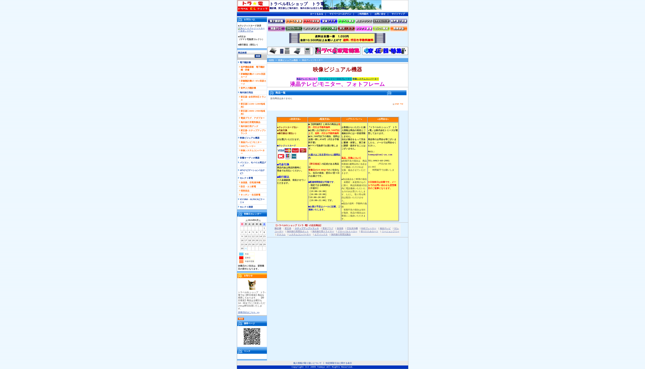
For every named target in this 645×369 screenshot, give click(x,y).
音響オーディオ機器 (250, 158)
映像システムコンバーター (253, 152)
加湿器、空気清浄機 (250, 182)
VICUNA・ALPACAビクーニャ (252, 200)
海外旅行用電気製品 (250, 122)
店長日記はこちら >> (249, 312)
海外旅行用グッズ (249, 126)
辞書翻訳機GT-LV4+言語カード (253, 75)
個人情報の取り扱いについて (307, 363)
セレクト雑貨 (246, 207)
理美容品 (245, 190)
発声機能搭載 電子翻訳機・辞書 (253, 68)
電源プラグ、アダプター (253, 118)
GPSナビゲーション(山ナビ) (252, 171)
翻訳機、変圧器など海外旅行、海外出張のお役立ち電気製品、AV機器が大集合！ (309, 8)
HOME (271, 60)
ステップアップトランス (307, 228)
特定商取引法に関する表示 (339, 363)
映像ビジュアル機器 (250, 138)
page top (399, 104)
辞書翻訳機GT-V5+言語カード (253, 82)
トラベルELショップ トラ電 (297, 4)
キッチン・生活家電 (250, 194)
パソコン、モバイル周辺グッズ (253, 164)
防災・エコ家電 (248, 186)
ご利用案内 (362, 14)
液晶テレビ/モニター (251, 142)
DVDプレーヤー (248, 146)
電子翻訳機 (245, 62)
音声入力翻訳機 (248, 88)
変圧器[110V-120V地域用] (253, 105)
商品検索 (242, 52)
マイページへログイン (340, 14)
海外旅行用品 (246, 92)
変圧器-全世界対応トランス (253, 98)
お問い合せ (380, 14)
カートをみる (316, 14)
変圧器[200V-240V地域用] (253, 112)
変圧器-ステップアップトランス (253, 132)
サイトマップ (398, 14)
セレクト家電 (246, 178)
